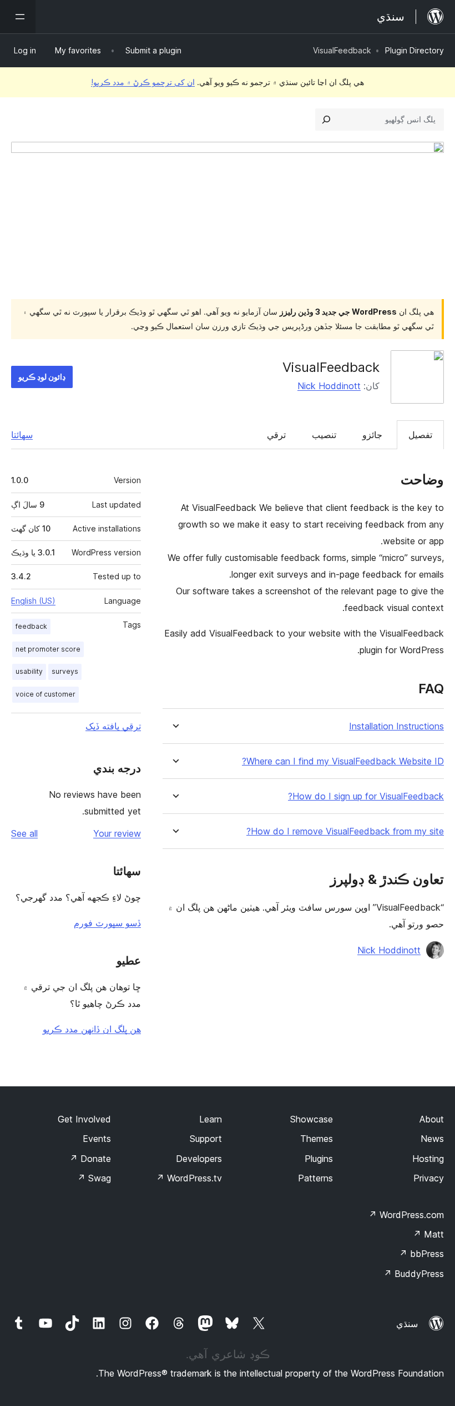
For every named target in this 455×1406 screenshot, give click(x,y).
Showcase (311, 1119)
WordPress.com (406, 1214)
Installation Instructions (396, 726)
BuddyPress (413, 1273)
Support (206, 1138)
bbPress (421, 1253)
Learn (210, 1119)
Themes (316, 1138)
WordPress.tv (189, 1178)
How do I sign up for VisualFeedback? (366, 796)
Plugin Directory (414, 50)
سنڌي (407, 1323)
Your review (117, 833)
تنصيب (324, 434)
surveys (65, 671)
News (432, 1138)
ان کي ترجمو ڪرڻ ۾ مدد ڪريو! (143, 82)
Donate (90, 1158)
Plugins (319, 1158)
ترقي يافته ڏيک (113, 726)
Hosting (428, 1158)
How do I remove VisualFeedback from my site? (345, 831)
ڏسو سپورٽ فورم (107, 922)
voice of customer (45, 694)
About (431, 1119)
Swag (94, 1178)
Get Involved (84, 1119)
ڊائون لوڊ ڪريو (41, 376)
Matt (428, 1234)
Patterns (315, 1178)
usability (29, 671)
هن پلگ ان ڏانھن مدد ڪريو (92, 1029)
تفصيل (420, 434)
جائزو (372, 434)
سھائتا (22, 434)
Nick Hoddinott (329, 385)
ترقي (276, 434)
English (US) (33, 600)
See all (24, 833)
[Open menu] (18, 16)
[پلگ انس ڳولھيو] (326, 119)
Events (97, 1138)
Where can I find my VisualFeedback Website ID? (343, 761)
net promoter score (48, 649)
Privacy (428, 1178)
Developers (199, 1158)
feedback (31, 626)
